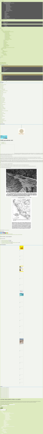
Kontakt (2, 55)
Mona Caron (5, 54)
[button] (21, 28)
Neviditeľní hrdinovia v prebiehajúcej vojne (6, 243)
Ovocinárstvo (5, 422)
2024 (0, 389)
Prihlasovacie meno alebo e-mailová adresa (4, 404)
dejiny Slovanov (4, 143)
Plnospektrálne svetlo (2, 102)
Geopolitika (1, 93)
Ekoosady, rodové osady (3, 92)
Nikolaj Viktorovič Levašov (6, 32)
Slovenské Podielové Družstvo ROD (4, 110)
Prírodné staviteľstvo (6, 44)
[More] (7, 232)
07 (5, 387)
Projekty (2, 30)
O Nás (2, 29)
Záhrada (1, 121)
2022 (0, 391)
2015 (0, 397)
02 (2, 387)
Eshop (2, 66)
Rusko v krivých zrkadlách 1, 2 (8, 35)
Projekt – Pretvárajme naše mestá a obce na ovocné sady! (8, 47)
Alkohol (1, 83)
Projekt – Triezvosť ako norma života (6, 412)
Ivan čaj (1, 96)
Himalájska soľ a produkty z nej (6, 77)
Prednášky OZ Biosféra (5, 51)
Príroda (1, 103)
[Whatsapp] (6, 232)
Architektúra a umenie (7, 11)
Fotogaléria (3, 52)
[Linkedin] (4, 232)
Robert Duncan (6, 26)
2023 (0, 390)
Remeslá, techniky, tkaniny (6, 45)
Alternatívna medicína (3, 84)
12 (8, 388)
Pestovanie (5, 43)
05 (4, 387)
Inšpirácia (1, 95)
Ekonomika (1, 91)
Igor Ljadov (1, 94)
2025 (0, 388)
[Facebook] (0, 232)
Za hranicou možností (7, 37)
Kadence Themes (11, 403)
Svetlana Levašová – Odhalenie (8, 39)
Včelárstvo (5, 46)
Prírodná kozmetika (5, 69)
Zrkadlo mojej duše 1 (7, 33)
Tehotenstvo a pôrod (2, 113)
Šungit (4, 76)
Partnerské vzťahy (2, 100)
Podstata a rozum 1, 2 (7, 36)
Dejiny (4, 40)
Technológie (2, 112)
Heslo (0, 405)
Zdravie (1, 122)
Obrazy (4, 79)
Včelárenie (1, 115)
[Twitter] (1, 232)
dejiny (2, 143)
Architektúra (2, 85)
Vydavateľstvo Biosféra (4, 19)
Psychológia (1, 106)
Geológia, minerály (6, 42)
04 (3, 387)
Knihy (3, 67)
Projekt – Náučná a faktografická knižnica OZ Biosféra (8, 31)
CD (3, 80)
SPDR (2, 427)
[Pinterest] (5, 232)
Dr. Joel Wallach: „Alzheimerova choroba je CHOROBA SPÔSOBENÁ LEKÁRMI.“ (9, 242)
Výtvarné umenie (4, 53)
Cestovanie (1, 86)
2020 (0, 393)
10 (7, 388)
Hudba (3, 50)
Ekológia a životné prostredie (3, 90)
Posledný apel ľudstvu (7, 34)
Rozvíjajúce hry (4, 70)
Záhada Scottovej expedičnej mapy (5, 240)
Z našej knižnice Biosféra (3, 120)
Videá (2, 49)
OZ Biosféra (3, 62)
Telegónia (1, 114)
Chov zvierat (5, 41)
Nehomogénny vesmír (7, 417)
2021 (0, 392)
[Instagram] (3, 232)
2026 (0, 387)
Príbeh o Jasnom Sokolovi (7, 38)
